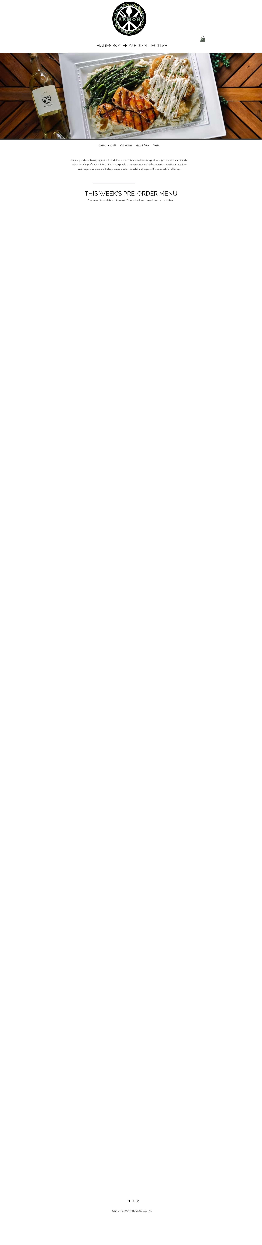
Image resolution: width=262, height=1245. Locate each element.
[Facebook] (133, 1201)
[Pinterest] (128, 1201)
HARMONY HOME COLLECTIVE (131, 45)
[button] (202, 39)
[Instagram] (137, 1201)
